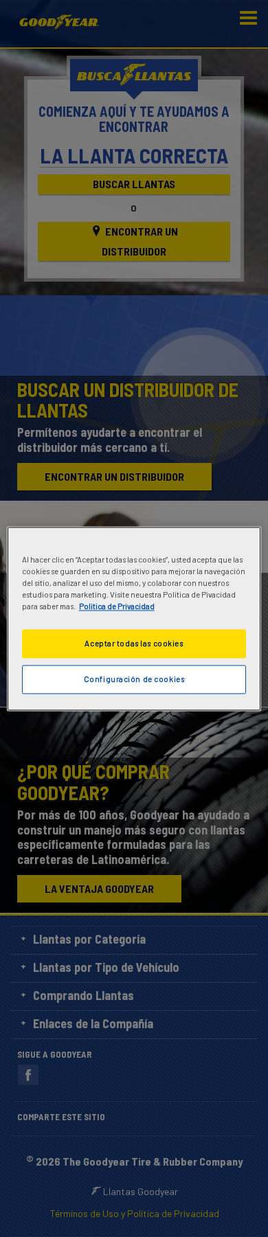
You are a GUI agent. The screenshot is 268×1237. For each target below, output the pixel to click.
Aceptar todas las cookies (134, 643)
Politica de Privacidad (117, 606)
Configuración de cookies (134, 678)
